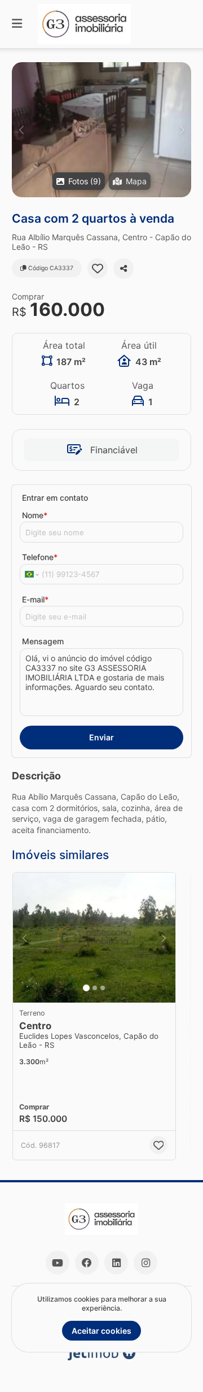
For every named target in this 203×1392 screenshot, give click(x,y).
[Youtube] (57, 1262)
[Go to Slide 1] (86, 988)
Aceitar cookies (101, 1330)
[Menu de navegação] (17, 24)
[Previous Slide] (21, 129)
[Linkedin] (116, 1262)
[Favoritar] (97, 268)
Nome (34, 515)
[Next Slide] (182, 129)
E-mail (35, 599)
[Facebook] (87, 1262)
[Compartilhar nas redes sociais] (123, 268)
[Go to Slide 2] (94, 988)
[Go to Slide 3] (102, 988)
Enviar (101, 737)
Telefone (40, 557)
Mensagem (43, 641)
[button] (101, 129)
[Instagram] (145, 1262)
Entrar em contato (55, 497)
